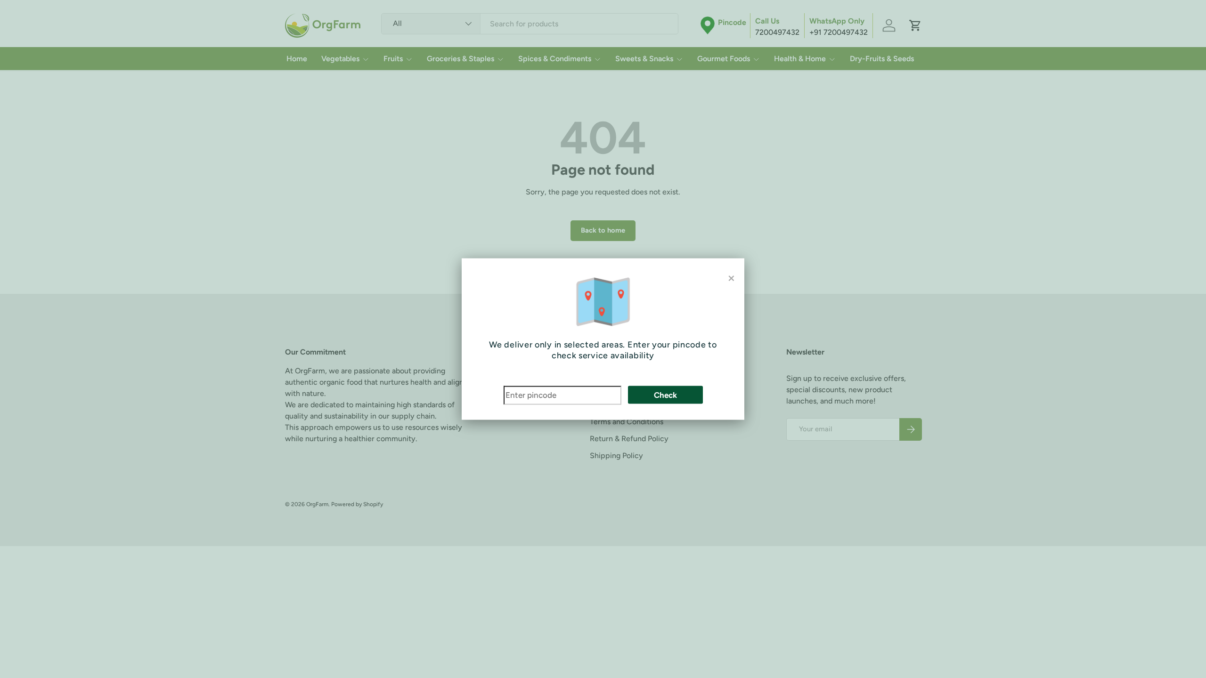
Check (665, 395)
